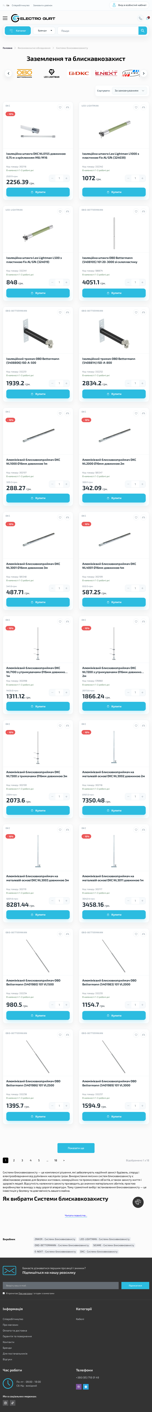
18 (55, 1160)
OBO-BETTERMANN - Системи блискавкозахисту (62, 1245)
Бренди (7, 1347)
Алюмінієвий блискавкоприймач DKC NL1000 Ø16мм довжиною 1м (33, 461)
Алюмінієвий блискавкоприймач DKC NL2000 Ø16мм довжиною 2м (109, 461)
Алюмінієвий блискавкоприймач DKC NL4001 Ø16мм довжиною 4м (109, 566)
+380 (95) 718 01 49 (87, 1377)
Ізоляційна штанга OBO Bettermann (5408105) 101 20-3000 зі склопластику (109, 260)
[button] (143, 73)
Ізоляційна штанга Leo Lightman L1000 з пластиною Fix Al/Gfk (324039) (110, 155)
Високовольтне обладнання (34, 47)
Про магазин (25, 1293)
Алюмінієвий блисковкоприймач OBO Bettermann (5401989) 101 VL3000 (109, 1083)
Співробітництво (20, 5)
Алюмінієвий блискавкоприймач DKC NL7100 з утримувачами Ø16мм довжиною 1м (36, 671)
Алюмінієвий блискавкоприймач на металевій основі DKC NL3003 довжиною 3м (37, 878)
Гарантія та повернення (17, 1336)
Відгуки (7, 1359)
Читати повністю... (76, 1215)
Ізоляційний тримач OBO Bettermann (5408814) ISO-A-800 (108, 360)
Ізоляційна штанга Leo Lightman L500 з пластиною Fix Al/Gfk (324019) (34, 260)
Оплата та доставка (15, 1330)
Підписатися (135, 1285)
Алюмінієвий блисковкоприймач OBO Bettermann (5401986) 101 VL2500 (33, 1083)
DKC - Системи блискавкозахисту (99, 1251)
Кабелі (80, 1319)
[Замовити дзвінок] (140, 18)
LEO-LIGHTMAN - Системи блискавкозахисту (105, 1239)
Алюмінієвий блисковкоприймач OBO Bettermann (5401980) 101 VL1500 (33, 982)
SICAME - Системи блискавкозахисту (113, 1245)
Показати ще (76, 1148)
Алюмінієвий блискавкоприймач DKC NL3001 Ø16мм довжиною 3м (33, 566)
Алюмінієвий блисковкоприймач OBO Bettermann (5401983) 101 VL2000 (109, 982)
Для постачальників (15, 1353)
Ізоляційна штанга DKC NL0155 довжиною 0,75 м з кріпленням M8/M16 (36, 155)
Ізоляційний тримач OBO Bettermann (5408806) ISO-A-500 (32, 360)
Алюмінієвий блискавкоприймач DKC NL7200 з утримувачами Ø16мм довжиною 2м (113, 671)
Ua (7, 5)
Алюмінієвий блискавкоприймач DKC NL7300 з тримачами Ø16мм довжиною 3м (36, 774)
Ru (4, 5)
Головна (7, 47)
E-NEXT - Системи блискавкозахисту (55, 1251)
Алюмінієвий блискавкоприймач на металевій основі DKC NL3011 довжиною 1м (113, 878)
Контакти (8, 1342)
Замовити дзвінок (42, 5)
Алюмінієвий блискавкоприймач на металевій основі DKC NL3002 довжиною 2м (113, 774)
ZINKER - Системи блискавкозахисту (55, 1239)
